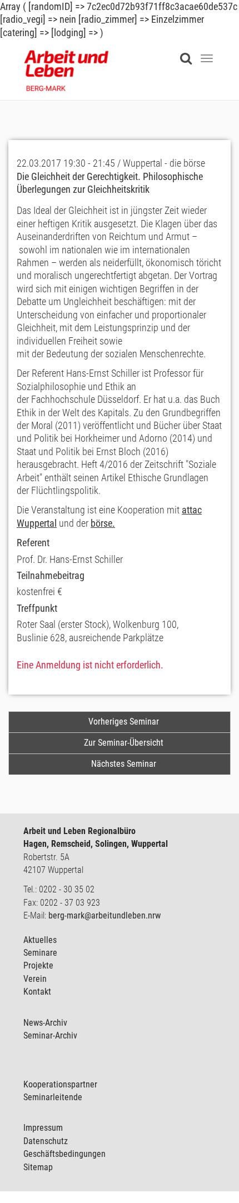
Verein (35, 979)
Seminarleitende (52, 1097)
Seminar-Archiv (50, 1035)
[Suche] (188, 51)
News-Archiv (45, 1022)
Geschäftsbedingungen (64, 1154)
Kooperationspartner (60, 1084)
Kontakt (37, 991)
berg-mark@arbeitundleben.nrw (104, 915)
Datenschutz (45, 1141)
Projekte (38, 965)
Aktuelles (40, 940)
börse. (103, 523)
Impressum (43, 1127)
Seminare (40, 952)
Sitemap (38, 1167)
